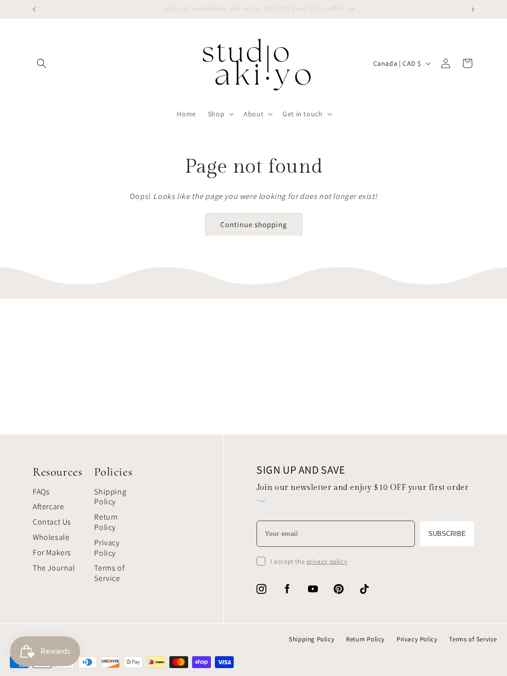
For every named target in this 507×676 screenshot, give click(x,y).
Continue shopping (253, 224)
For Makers (52, 552)
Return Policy (106, 522)
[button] (41, 63)
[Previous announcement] (34, 9)
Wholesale (51, 537)
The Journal (54, 568)
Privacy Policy (106, 547)
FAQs (41, 491)
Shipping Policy (110, 496)
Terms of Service (109, 573)
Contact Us (52, 522)
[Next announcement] (473, 9)
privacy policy (326, 561)
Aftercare (48, 506)
